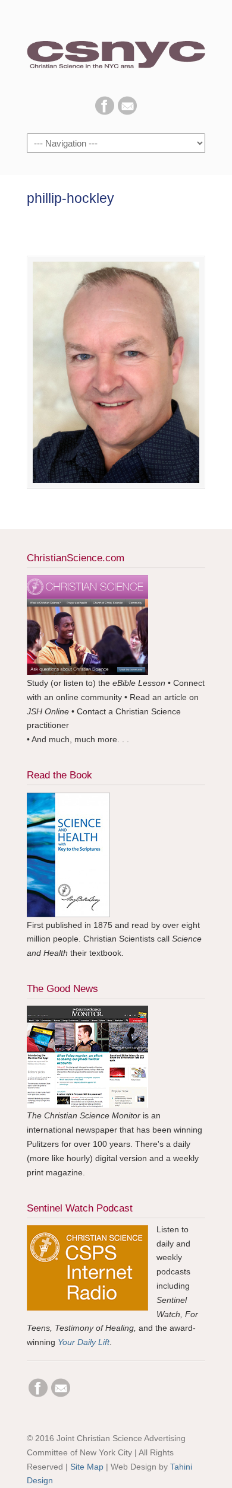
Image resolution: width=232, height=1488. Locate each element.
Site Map (87, 1466)
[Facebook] (104, 112)
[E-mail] (127, 112)
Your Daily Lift (83, 1342)
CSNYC (116, 48)
